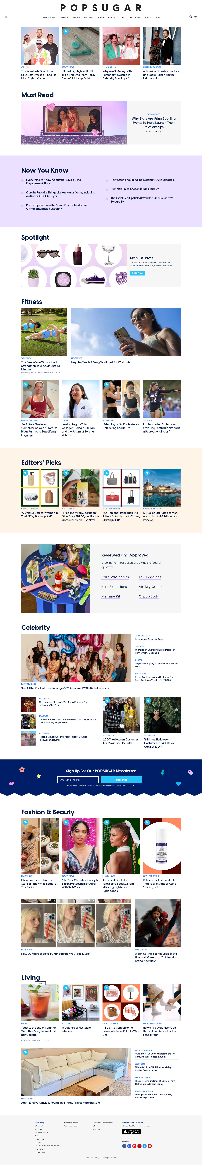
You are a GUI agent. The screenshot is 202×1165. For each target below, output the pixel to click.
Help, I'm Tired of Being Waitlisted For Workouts (100, 362)
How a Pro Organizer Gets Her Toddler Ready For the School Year (159, 1031)
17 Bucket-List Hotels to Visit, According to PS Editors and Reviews (160, 516)
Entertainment (48, 17)
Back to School (110, 1024)
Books (101, 17)
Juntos (147, 17)
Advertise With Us (42, 1132)
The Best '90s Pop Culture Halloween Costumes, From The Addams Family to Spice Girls (67, 721)
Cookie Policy (40, 1152)
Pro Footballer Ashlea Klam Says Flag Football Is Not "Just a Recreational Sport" (161, 428)
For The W (148, 420)
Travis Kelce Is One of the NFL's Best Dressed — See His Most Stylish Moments (38, 75)
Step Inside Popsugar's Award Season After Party (156, 665)
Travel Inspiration (111, 509)
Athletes (25, 67)
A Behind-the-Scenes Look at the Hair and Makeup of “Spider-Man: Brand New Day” (156, 957)
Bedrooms (140, 1064)
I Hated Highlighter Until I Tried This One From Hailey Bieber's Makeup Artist (79, 75)
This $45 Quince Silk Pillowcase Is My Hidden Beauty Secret (153, 1069)
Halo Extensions (114, 587)
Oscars (138, 660)
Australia (96, 1129)
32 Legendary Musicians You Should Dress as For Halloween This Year (63, 703)
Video (158, 17)
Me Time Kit (110, 596)
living (30, 977)
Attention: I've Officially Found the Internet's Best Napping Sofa (60, 1102)
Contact (38, 1142)
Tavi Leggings (150, 577)
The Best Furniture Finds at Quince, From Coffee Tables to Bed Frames (155, 1082)
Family (123, 17)
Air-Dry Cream (151, 587)
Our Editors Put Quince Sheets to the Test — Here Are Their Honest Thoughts (156, 1055)
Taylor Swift (109, 420)
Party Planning (28, 684)
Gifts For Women (29, 509)
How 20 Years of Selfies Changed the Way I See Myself (55, 953)
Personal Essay (142, 636)
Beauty (76, 17)
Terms (90, 786)
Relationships (109, 67)
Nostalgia (67, 1024)
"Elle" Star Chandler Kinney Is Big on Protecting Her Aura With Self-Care (80, 883)
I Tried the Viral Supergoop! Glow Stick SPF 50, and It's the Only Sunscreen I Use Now (80, 516)
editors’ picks (41, 463)
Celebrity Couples (152, 67)
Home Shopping (142, 1078)
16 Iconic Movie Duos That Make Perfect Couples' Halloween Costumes (63, 738)
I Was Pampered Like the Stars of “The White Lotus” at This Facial (39, 883)
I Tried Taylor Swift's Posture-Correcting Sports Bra (121, 426)
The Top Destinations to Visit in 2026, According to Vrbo (153, 1096)
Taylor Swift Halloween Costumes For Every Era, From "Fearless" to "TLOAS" (154, 678)
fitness (31, 302)
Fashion (65, 17)
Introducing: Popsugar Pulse (149, 639)
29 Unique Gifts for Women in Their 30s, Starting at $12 (39, 514)
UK (94, 1126)
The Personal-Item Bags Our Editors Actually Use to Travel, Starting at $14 (121, 516)
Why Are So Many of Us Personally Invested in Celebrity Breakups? (117, 75)
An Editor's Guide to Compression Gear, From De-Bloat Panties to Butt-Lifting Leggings (39, 430)
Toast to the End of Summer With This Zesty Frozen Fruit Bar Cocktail (38, 1031)
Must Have (135, 17)
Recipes (24, 1024)
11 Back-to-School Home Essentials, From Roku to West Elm (121, 1031)
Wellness (88, 17)
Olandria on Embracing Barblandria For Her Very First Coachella (155, 651)
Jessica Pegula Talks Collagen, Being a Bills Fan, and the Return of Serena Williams (78, 430)
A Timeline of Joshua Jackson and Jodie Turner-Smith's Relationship (161, 75)
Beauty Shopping (151, 876)
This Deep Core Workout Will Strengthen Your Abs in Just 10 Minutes (40, 366)
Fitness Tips (76, 358)
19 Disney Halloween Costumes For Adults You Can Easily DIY (159, 743)
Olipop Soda (149, 596)
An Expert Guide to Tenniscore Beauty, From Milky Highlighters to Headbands (118, 885)
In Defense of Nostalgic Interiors (76, 1029)
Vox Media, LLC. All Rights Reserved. (104, 1158)
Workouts (26, 358)
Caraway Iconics (115, 577)
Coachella (140, 646)
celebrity (35, 627)
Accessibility (39, 1129)
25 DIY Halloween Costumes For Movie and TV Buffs (120, 741)
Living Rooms (27, 1098)
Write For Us (39, 1126)
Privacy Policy (101, 786)
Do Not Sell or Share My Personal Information (47, 1147)
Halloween (44, 699)
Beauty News (68, 67)
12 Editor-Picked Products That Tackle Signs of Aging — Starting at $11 (161, 883)
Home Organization (152, 1024)
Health (111, 17)
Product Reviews (29, 420)
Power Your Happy (71, 1126)
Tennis (65, 420)
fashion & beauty (48, 812)
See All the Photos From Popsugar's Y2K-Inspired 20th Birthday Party (65, 688)
